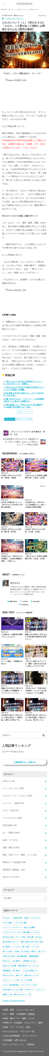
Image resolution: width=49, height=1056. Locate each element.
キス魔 (16, 951)
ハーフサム (35, 932)
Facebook (36, 601)
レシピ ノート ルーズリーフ (12, 927)
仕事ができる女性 (9, 956)
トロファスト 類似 (20, 923)
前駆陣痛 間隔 (33, 956)
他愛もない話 (7, 994)
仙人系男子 (6, 947)
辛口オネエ (10, 419)
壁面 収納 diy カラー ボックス (28, 966)
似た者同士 (16, 970)
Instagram (24, 605)
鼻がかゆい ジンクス (32, 975)
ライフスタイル (12, 818)
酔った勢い (26, 947)
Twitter (25, 601)
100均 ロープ (29, 990)
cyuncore (24, 3)
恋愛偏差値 (6, 970)
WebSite (14, 601)
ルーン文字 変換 (26, 980)
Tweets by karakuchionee (13, 1000)
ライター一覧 (28, 1031)
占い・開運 (11, 832)
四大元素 (30, 937)
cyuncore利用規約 (12, 1036)
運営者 (31, 1044)
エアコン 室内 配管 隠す (11, 985)
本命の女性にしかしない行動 (12, 990)
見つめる (39, 937)
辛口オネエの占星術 (25, 419)
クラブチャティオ (9, 932)
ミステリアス (35, 918)
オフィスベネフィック (14, 1044)
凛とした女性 (7, 951)
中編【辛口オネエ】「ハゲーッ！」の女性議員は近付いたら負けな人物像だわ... (23, 400)
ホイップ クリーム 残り (29, 985)
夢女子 (34, 951)
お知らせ (9, 781)
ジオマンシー (7, 980)
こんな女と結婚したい (30, 970)
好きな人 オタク (8, 975)
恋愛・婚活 (11, 847)
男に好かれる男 (8, 937)
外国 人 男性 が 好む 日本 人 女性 (32, 942)
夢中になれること (20, 994)
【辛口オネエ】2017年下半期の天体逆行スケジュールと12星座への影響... (23, 388)
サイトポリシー (31, 1036)
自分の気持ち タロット (10, 942)
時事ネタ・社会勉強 (14, 862)
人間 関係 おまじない (29, 961)
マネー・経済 (11, 810)
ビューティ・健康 (13, 803)
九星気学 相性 (17, 918)
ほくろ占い (6, 918)
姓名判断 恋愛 (22, 956)
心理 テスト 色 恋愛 (9, 966)
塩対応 (26, 918)
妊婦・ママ (10, 840)
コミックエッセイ (13, 788)
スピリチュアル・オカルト (17, 796)
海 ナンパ (41, 951)
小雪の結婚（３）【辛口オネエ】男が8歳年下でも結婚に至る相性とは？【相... (23, 406)
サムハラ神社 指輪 (23, 932)
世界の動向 (10, 825)
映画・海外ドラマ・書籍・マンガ (20, 855)
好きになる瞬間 (29, 927)
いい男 (16, 980)
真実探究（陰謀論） (14, 869)
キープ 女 (35, 947)
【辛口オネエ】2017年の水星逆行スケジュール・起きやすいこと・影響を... (22, 382)
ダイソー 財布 (20, 937)
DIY (30, 994)
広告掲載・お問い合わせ (15, 1040)
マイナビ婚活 (7, 923)
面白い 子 (19, 975)
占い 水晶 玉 (25, 951)
